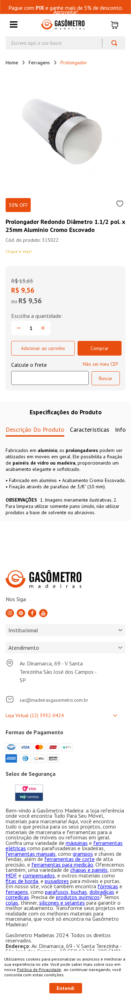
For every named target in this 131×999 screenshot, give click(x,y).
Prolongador (73, 62)
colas (12, 902)
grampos (83, 853)
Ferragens (39, 62)
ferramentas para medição (62, 864)
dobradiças (101, 891)
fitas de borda (22, 880)
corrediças (17, 897)
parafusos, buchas (66, 891)
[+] (42, 328)
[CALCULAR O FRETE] (106, 378)
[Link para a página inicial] (12, 62)
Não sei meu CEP (100, 364)
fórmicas (107, 886)
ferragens (17, 891)
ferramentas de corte (69, 858)
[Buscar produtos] (111, 43)
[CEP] (50, 373)
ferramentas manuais (31, 853)
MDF (11, 875)
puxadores (57, 880)
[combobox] (65, 43)
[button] (13, 25)
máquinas (77, 842)
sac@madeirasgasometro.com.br (54, 700)
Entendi (65, 988)
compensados (39, 875)
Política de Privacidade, (39, 969)
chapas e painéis (89, 869)
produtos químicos (78, 897)
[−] (18, 328)
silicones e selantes (62, 902)
